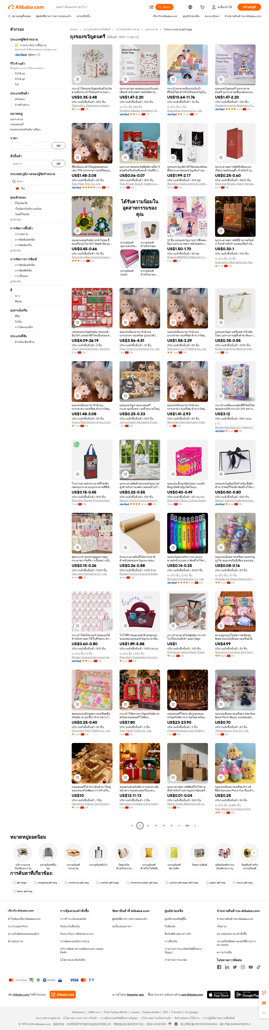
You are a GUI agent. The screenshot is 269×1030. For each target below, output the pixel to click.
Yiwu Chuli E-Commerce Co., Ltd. (140, 348)
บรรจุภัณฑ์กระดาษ (127, 29)
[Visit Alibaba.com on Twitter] (235, 967)
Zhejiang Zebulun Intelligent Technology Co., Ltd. (140, 110)
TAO (165, 1012)
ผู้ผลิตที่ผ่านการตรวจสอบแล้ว (129, 918)
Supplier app (135, 994)
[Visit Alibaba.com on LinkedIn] (227, 967)
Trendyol (176, 1012)
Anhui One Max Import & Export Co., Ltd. (92, 257)
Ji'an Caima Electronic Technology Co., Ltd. (92, 348)
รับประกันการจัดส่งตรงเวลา (77, 933)
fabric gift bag (24, 891)
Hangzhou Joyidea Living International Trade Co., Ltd (140, 803)
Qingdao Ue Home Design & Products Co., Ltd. (235, 579)
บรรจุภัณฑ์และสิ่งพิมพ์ (96, 29)
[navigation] (37, 428)
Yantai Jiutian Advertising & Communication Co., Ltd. (187, 803)
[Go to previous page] (132, 825)
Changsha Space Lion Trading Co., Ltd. (187, 730)
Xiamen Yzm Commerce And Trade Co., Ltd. (140, 500)
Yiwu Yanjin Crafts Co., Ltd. (136, 730)
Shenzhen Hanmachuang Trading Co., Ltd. (187, 422)
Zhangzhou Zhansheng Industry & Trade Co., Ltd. (92, 105)
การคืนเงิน (171, 941)
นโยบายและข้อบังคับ (72, 959)
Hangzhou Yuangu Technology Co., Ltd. (92, 803)
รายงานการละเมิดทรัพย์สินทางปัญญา (183, 950)
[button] (151, 7)
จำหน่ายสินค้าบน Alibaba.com (235, 918)
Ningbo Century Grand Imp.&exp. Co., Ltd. (140, 573)
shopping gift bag (47, 882)
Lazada (134, 1012)
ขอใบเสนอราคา (122, 926)
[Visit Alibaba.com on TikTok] (258, 967)
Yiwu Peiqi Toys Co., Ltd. (86, 183)
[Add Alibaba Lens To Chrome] (63, 995)
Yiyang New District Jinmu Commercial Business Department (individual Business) (92, 422)
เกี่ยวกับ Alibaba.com (21, 910)
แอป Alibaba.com (192, 994)
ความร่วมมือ (224, 952)
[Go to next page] (195, 825)
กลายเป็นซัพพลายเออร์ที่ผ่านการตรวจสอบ (236, 943)
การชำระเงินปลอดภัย (73, 918)
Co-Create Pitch (18, 926)
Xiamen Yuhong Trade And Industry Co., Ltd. (235, 500)
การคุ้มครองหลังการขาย (74, 941)
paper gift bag (217, 882)
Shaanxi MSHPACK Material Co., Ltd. (187, 257)
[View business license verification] (170, 1024)
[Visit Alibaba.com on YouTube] (250, 967)
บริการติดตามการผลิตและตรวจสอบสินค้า (81, 950)
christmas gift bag (78, 882)
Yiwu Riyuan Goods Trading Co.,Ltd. (140, 183)
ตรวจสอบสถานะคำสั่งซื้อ (232, 933)
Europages (191, 1012)
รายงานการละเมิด (176, 959)
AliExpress (78, 1012)
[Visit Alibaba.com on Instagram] (242, 967)
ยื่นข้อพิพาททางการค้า (178, 933)
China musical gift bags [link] (178, 29)
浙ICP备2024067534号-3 (235, 1024)
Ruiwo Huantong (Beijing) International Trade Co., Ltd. (235, 348)
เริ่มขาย (221, 926)
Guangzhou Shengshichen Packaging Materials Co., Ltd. (235, 262)
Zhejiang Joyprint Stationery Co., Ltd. (235, 105)
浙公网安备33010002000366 (198, 1024)
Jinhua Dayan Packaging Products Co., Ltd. (140, 422)
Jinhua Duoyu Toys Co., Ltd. (232, 730)
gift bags (21, 882)
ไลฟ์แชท (170, 926)
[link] (264, 993)
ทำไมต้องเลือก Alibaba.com (24, 918)
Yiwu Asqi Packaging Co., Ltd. (89, 573)
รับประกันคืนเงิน (70, 926)
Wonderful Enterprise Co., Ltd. (185, 579)
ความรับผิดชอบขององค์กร (23, 933)
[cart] (203, 7)
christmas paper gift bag (144, 882)
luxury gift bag (244, 882)
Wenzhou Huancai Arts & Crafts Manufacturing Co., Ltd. (187, 183)
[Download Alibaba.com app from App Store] (219, 995)
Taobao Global (150, 1012)
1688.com (94, 1012)
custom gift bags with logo (183, 882)
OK (58, 145)
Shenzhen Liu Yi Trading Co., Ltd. (187, 348)
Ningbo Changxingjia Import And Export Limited (92, 657)
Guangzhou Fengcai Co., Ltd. (184, 110)
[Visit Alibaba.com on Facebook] (219, 967)
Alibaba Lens (21, 994)
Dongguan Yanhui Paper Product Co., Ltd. (187, 652)
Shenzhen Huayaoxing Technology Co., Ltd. (140, 657)
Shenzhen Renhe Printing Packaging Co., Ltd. (92, 500)
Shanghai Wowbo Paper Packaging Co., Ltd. (235, 183)
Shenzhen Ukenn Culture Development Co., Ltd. (187, 500)
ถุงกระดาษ (151, 29)
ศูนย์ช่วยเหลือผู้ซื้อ (175, 918)
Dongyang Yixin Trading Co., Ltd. (91, 730)
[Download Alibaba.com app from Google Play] (248, 995)
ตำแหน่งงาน (15, 941)
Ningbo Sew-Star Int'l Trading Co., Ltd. (235, 427)
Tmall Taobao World (115, 1012)
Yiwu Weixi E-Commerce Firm (233, 808)
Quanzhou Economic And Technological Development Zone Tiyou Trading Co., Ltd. (235, 652)
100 (187, 825)
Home (74, 29)
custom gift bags (109, 882)
